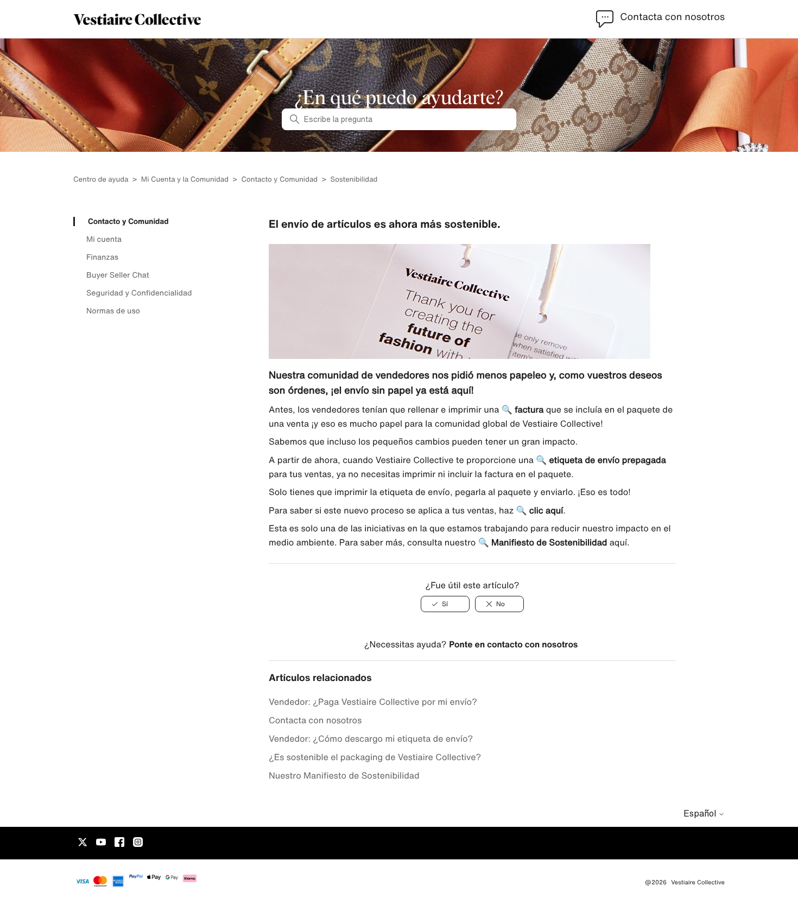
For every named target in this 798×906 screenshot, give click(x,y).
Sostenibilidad (354, 179)
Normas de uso (113, 310)
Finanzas (102, 257)
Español (700, 813)
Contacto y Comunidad (279, 179)
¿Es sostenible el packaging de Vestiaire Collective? (375, 757)
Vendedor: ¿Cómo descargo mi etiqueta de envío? (371, 738)
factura (529, 409)
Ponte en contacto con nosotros (513, 644)
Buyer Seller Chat (117, 275)
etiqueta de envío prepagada (607, 459)
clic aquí (546, 510)
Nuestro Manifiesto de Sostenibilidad (344, 775)
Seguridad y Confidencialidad (139, 293)
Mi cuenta (104, 239)
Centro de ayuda (100, 179)
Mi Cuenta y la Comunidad (185, 179)
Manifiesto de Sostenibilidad (549, 542)
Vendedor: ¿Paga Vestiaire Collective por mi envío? (373, 701)
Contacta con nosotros (315, 720)
